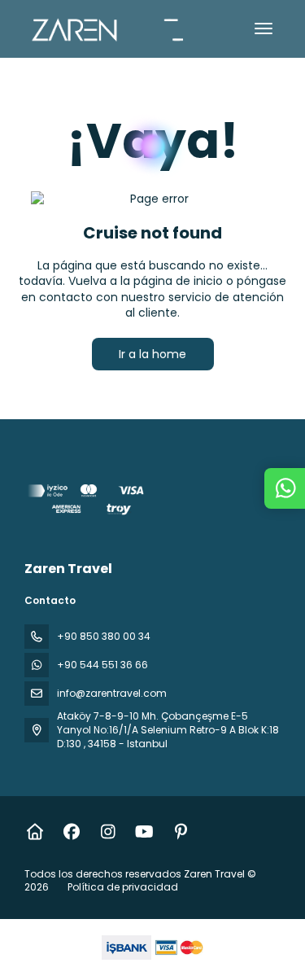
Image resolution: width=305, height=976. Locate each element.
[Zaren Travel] (87, 501)
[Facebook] (71, 832)
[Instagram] (108, 832)
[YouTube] (144, 832)
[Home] (34, 832)
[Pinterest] (181, 832)
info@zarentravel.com (112, 693)
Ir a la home (152, 354)
